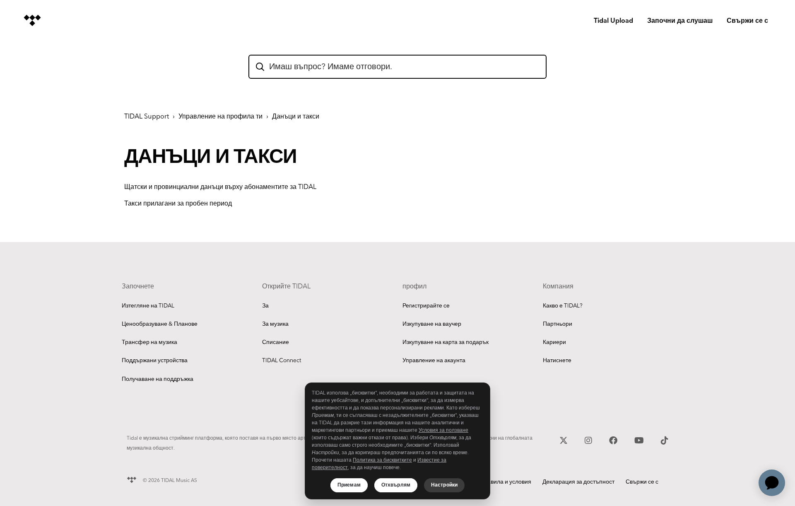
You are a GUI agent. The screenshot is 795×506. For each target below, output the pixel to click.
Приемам (349, 485)
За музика (275, 324)
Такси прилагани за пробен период (178, 204)
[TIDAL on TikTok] (664, 440)
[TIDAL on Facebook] (614, 440)
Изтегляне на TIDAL (148, 306)
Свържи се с (747, 21)
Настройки (444, 485)
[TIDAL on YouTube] (640, 440)
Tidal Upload (613, 21)
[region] (397, 441)
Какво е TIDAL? (563, 306)
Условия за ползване (443, 430)
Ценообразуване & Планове (160, 324)
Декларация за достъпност (578, 482)
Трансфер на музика (149, 342)
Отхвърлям (395, 485)
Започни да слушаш (680, 21)
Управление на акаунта (433, 360)
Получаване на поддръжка (157, 379)
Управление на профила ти (220, 117)
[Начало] (32, 20)
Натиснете (557, 360)
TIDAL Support (146, 117)
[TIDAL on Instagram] (589, 440)
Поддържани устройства (155, 360)
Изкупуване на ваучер (431, 324)
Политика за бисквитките (382, 460)
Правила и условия (505, 482)
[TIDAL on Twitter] (564, 440)
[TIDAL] (132, 479)
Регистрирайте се (426, 306)
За (265, 306)
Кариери (554, 342)
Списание (275, 342)
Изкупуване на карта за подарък (445, 342)
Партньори (557, 324)
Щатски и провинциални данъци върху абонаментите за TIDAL (220, 187)
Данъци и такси (295, 117)
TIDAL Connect (281, 360)
